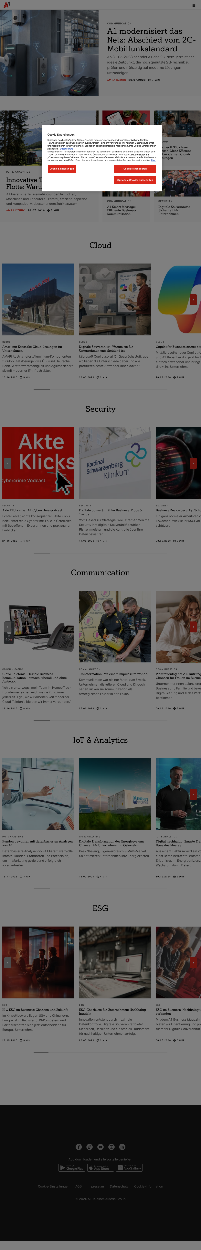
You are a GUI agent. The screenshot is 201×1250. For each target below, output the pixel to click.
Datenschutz (66, 148)
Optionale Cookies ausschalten (135, 180)
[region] (102, 158)
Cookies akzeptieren (135, 168)
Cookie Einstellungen (62, 168)
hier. (153, 160)
